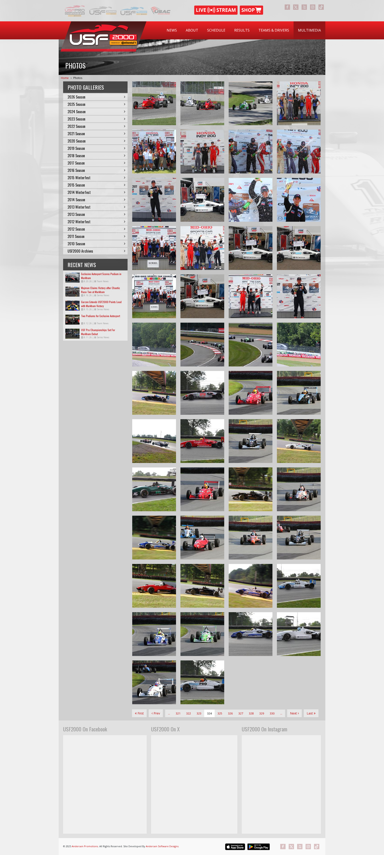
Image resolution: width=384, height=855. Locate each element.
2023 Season (76, 119)
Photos (77, 78)
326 (230, 713)
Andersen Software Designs (162, 846)
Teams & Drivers (273, 30)
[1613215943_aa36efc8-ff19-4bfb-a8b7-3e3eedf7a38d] (250, 296)
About (192, 30)
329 (261, 713)
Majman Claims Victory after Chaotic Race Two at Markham (100, 290)
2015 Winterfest (79, 177)
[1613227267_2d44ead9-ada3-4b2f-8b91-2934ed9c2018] (154, 344)
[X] (295, 7)
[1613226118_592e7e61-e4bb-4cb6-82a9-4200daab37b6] (202, 634)
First (140, 713)
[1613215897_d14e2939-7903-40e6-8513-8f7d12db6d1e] (299, 296)
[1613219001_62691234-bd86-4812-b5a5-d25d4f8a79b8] (299, 200)
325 (220, 713)
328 (251, 713)
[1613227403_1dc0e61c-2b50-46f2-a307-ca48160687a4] (250, 344)
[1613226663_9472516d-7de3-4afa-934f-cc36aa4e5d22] (299, 441)
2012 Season (76, 229)
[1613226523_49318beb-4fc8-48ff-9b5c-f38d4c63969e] (154, 537)
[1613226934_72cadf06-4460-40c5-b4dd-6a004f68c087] (202, 393)
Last (310, 713)
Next (294, 713)
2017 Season (76, 163)
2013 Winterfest (79, 207)
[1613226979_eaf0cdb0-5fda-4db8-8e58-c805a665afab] (154, 441)
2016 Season (76, 170)
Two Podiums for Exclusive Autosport (100, 316)
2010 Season (76, 243)
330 (272, 713)
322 (188, 713)
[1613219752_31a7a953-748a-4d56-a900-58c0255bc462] (202, 151)
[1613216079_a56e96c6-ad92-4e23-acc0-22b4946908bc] (202, 248)
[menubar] (243, 30)
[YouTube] (304, 7)
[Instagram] (312, 7)
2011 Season (76, 236)
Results (242, 30)
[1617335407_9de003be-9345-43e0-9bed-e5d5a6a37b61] (202, 103)
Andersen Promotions (85, 846)
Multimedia (309, 30)
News (172, 30)
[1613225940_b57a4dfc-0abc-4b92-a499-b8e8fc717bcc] (202, 682)
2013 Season (76, 214)
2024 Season (77, 111)
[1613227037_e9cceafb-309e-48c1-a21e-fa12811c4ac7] (154, 393)
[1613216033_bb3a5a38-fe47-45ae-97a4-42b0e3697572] (154, 248)
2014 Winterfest (79, 192)
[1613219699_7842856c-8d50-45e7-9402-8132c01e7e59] (154, 200)
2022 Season (76, 126)
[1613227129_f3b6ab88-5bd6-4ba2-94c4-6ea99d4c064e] (299, 344)
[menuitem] (171, 30)
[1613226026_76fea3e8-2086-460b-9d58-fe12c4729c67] (154, 682)
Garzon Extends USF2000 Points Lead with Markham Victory (101, 304)
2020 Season (77, 141)
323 (199, 713)
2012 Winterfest (79, 221)
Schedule (216, 30)
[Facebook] (287, 7)
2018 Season (76, 155)
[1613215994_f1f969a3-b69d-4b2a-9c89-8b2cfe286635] (154, 296)
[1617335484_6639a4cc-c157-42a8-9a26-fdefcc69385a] (250, 103)
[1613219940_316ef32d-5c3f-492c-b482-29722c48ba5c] (154, 151)
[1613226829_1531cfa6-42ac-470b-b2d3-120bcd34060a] (250, 393)
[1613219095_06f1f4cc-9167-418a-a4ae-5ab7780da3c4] (299, 151)
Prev (156, 713)
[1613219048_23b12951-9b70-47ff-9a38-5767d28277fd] (250, 200)
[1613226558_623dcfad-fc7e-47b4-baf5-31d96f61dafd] (154, 489)
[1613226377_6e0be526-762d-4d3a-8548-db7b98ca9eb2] (154, 586)
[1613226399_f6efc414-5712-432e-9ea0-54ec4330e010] (299, 537)
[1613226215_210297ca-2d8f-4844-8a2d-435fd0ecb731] (154, 634)
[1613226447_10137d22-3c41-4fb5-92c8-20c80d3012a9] (250, 537)
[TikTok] (321, 7)
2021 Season (76, 133)
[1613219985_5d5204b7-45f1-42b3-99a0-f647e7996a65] (299, 103)
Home (65, 78)
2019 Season (76, 148)
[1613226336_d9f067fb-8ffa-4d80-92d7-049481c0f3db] (202, 586)
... (169, 713)
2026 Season (76, 97)
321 (178, 713)
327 (240, 713)
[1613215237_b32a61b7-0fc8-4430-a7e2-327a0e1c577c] (299, 248)
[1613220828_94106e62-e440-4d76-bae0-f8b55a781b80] (202, 200)
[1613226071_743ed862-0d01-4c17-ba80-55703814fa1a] (250, 634)
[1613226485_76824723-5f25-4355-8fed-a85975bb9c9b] (202, 537)
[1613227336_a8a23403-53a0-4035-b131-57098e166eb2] (202, 344)
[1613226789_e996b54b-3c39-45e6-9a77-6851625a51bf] (250, 441)
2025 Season (76, 104)
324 (209, 713)
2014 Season (76, 199)
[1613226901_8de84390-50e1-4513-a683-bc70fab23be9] (299, 393)
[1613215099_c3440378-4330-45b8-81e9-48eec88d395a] (202, 296)
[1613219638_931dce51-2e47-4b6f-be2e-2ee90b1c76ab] (250, 151)
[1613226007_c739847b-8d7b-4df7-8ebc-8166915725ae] (299, 634)
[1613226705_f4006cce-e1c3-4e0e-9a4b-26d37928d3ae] (250, 489)
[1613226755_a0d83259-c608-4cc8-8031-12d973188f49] (299, 489)
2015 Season (76, 185)
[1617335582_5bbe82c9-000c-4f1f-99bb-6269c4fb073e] (154, 103)
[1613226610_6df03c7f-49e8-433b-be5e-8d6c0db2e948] (202, 489)
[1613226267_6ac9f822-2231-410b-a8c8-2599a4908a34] (250, 586)
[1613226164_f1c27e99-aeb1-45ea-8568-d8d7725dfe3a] (299, 586)
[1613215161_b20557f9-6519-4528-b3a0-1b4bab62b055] (250, 248)
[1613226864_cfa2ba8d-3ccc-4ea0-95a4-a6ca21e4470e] (202, 441)
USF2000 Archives (80, 251)
